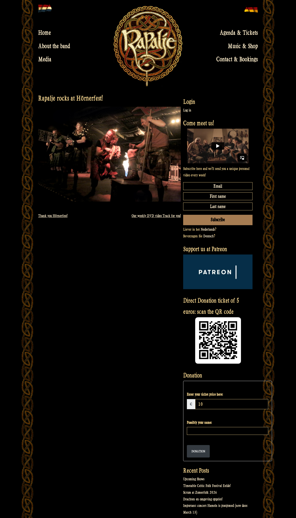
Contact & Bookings (237, 59)
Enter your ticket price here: (205, 394)
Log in (187, 110)
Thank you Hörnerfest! (53, 216)
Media (44, 59)
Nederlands (208, 229)
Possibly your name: (199, 422)
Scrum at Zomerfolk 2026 (200, 492)
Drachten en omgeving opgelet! (202, 499)
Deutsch (208, 236)
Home (44, 32)
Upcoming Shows (193, 479)
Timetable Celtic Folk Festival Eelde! (207, 486)
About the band (54, 46)
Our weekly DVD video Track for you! (156, 216)
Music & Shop (243, 46)
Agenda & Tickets (239, 32)
